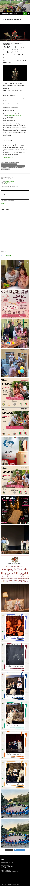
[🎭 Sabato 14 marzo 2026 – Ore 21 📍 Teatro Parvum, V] (15, 627)
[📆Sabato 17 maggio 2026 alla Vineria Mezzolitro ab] (15, 274)
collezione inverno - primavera (8, 165)
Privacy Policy (3, 884)
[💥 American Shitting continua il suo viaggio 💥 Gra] (15, 598)
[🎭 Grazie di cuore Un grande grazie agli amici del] (15, 539)
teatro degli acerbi (6, 169)
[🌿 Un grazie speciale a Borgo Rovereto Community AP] (15, 363)
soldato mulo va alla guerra (17, 167)
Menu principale (28, 13)
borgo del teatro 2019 (13, 162)
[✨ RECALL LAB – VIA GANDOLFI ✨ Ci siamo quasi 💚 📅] (15, 803)
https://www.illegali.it (9, 181)
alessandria (4, 162)
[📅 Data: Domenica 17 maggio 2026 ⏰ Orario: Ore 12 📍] (15, 392)
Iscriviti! (2, 203)
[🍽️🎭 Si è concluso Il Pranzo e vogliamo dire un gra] (15, 333)
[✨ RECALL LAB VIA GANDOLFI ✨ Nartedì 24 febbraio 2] (15, 833)
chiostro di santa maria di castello (9, 164)
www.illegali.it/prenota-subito (14, 115)
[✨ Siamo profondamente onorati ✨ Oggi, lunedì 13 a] (15, 568)
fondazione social (21, 165)
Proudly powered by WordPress (12, 884)
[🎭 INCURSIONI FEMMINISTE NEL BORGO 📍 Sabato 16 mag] (15, 510)
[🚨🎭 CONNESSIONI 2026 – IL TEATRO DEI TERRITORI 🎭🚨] (15, 304)
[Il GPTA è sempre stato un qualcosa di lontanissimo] (15, 451)
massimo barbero (5, 167)
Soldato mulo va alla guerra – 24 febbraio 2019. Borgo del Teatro (14, 50)
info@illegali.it (9, 118)
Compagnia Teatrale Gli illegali (9, 13)
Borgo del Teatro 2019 (8, 43)
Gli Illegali (7, 183)
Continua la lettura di (9, 157)
